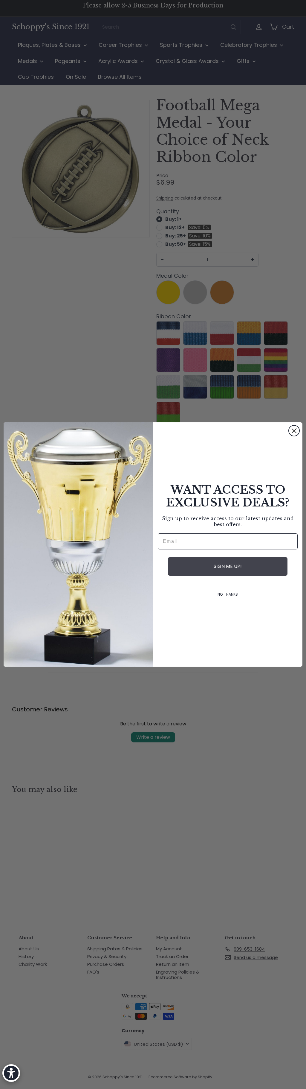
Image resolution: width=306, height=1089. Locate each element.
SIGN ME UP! (228, 566)
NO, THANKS (228, 594)
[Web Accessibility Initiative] (11, 1073)
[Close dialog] (294, 430)
